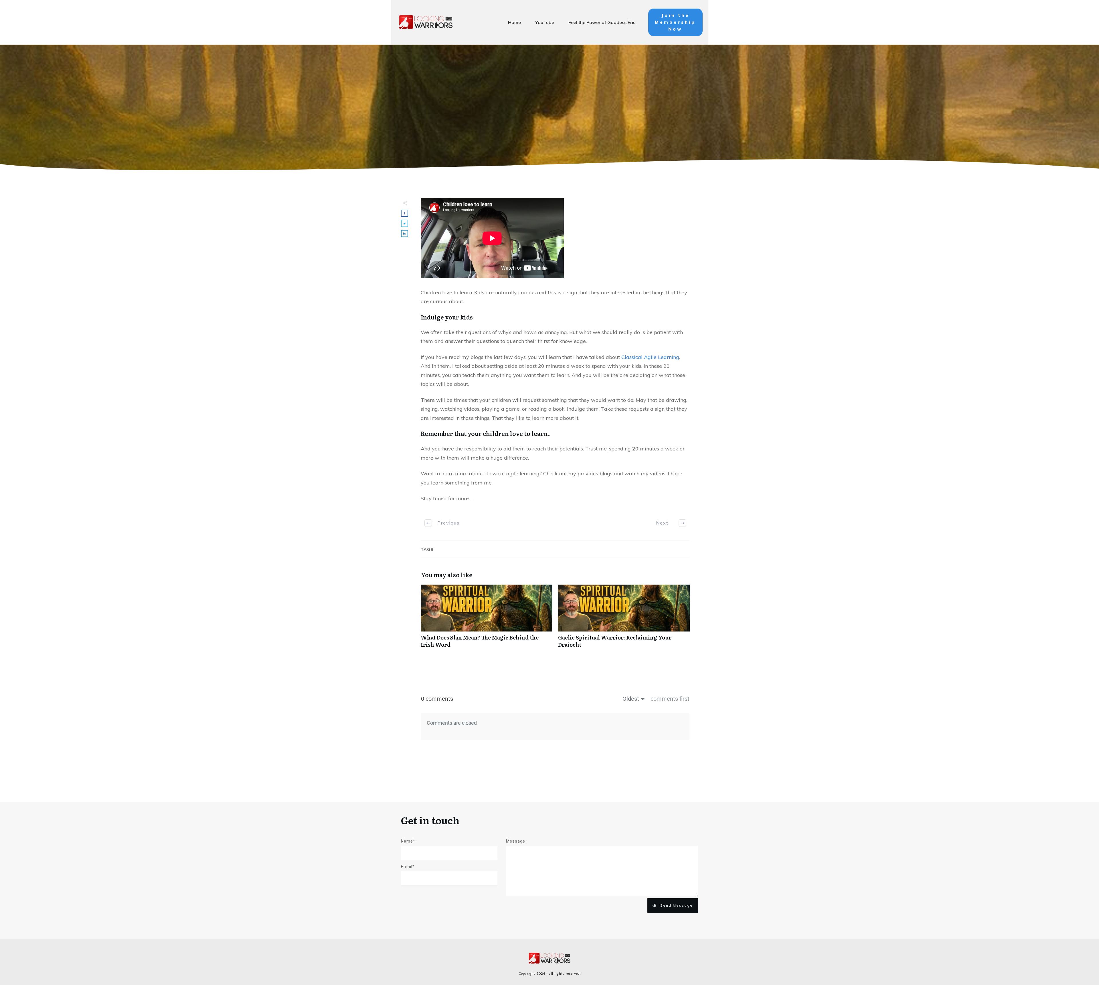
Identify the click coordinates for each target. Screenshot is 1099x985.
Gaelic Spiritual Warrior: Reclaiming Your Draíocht (624, 619)
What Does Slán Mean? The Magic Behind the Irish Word (486, 619)
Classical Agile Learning (650, 357)
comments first (670, 698)
